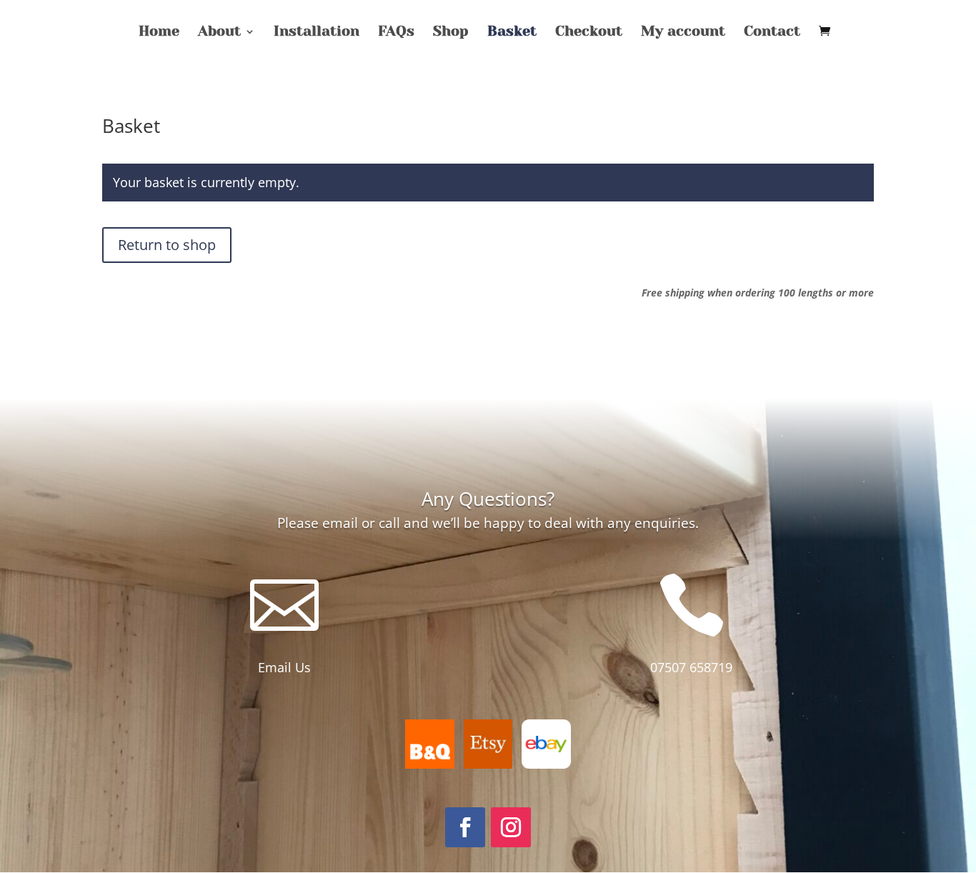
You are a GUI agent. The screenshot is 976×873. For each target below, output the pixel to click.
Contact (772, 32)
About (219, 32)
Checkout (588, 32)
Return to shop (167, 244)
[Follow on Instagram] (511, 827)
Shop (451, 32)
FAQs (396, 32)
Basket (512, 32)
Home (159, 32)
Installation (316, 32)
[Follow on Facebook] (465, 827)
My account (683, 32)
